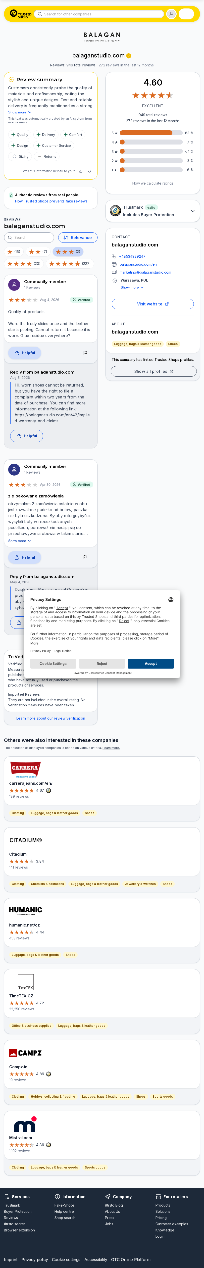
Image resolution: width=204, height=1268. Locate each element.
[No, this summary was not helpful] (89, 171)
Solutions (162, 1211)
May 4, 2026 (20, 582)
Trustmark (12, 1205)
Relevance (81, 237)
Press (109, 1218)
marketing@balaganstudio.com (145, 272)
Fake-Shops (64, 1205)
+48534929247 (132, 256)
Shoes (173, 344)
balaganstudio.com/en (138, 264)
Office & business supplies (31, 1025)
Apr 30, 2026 (50, 485)
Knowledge (164, 1230)
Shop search (64, 1218)
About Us (112, 1211)
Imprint (10, 1259)
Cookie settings (66, 1259)
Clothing (18, 813)
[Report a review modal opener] (85, 353)
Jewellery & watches (140, 884)
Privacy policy (34, 1259)
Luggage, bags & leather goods (137, 344)
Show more (130, 287)
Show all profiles (150, 371)
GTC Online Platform (131, 1259)
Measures (16, 669)
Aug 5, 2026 (20, 378)
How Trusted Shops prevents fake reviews (51, 201)
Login (159, 1236)
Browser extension (19, 1230)
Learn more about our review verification (50, 718)
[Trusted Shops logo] (21, 13)
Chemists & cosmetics (47, 884)
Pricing (161, 1218)
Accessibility (95, 1259)
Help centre (64, 1211)
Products (162, 1205)
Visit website (149, 303)
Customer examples (171, 1224)
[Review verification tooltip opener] (128, 55)
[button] (171, 14)
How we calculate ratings (152, 183)
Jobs (109, 1224)
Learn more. (111, 748)
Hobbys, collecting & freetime (53, 1096)
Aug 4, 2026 (49, 300)
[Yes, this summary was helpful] (81, 171)
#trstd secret (14, 1224)
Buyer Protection (18, 1211)
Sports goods (163, 1096)
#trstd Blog (114, 1205)
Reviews (11, 1218)
